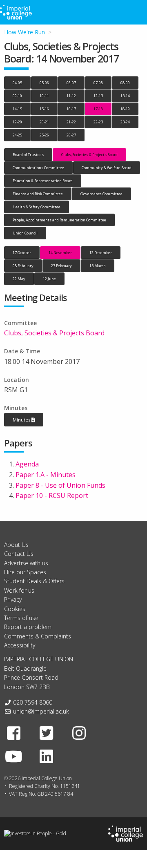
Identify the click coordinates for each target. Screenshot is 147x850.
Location (16, 380)
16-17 (71, 109)
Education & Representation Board (43, 180)
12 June (49, 278)
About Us (16, 545)
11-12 (71, 95)
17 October (22, 252)
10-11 (44, 95)
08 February (23, 265)
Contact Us (18, 554)
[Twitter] (46, 732)
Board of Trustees (28, 154)
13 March (97, 265)
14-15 (17, 109)
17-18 (98, 109)
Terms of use (21, 618)
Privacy (13, 599)
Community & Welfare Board (106, 167)
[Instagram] (79, 732)
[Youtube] (14, 756)
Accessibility (19, 645)
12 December (100, 252)
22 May (19, 278)
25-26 (44, 135)
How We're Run (24, 32)
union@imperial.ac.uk (41, 711)
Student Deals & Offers (34, 581)
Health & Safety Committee (36, 207)
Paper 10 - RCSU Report (52, 495)
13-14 (125, 95)
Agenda (27, 464)
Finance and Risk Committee (38, 193)
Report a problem (27, 627)
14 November (60, 252)
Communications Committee (38, 167)
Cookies (14, 609)
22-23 (98, 122)
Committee (20, 323)
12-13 (98, 95)
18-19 (125, 109)
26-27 (71, 135)
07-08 (98, 82)
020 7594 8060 (32, 702)
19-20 (17, 122)
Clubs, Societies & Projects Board (89, 154)
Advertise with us (26, 563)
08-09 (125, 82)
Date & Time (22, 351)
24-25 (17, 135)
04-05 (17, 82)
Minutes (15, 408)
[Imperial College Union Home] (125, 833)
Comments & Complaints (37, 636)
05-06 (44, 82)
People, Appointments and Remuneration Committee (59, 220)
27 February (61, 265)
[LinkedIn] (46, 756)
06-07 (71, 82)
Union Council (25, 233)
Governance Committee (101, 193)
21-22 (71, 122)
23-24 (125, 122)
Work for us (19, 590)
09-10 (17, 95)
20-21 (44, 122)
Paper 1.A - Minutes (46, 474)
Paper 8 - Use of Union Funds (60, 485)
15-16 (44, 109)
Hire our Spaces (25, 572)
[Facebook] (14, 732)
